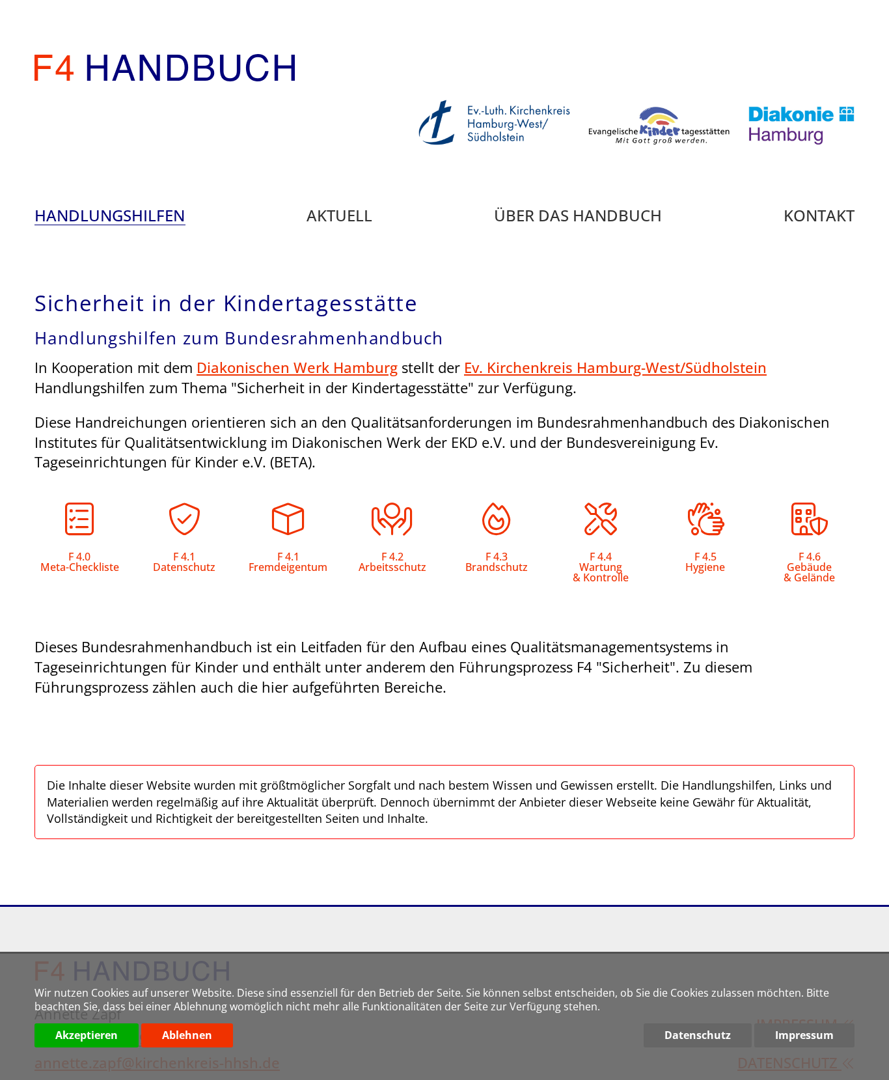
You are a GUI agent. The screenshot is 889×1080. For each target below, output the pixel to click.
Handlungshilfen (109, 216)
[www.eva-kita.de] (650, 153)
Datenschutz (697, 1035)
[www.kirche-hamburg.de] (485, 153)
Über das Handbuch (578, 216)
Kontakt (819, 216)
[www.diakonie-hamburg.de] (793, 153)
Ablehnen (187, 1035)
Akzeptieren (86, 1035)
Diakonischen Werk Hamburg (297, 367)
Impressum (804, 1035)
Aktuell (339, 216)
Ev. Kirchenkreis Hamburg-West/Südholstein (615, 367)
